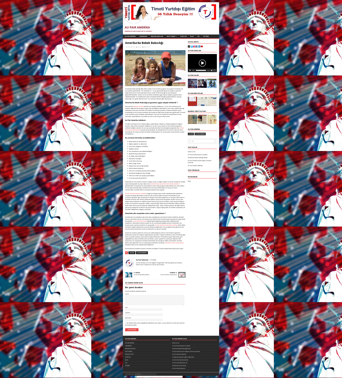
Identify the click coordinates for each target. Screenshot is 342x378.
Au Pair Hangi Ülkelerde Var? (180, 363)
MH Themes (138, 374)
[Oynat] (190, 70)
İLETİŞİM (206, 36)
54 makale (153, 260)
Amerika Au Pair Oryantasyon (174, 243)
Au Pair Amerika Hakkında (195, 165)
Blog (145, 47)
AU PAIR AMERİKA (130, 36)
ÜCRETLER (183, 36)
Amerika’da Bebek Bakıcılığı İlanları (198, 157)
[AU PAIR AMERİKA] (170, 23)
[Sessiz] (212, 70)
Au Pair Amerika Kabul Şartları (180, 360)
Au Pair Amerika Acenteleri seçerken (166, 225)
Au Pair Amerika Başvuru (178, 368)
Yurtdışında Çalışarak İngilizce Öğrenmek (183, 357)
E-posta (127, 312)
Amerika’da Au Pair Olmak (179, 365)
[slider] (201, 70)
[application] (202, 63)
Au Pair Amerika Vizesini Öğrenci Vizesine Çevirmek (186, 351)
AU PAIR (132, 252)
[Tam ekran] (214, 70)
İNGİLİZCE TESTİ (129, 354)
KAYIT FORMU (171, 36)
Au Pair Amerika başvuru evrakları (136, 193)
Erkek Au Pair (191, 152)
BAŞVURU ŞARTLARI (157, 36)
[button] (202, 63)
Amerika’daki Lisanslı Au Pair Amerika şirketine (164, 184)
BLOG (192, 36)
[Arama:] (202, 141)
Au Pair (139, 47)
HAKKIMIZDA (143, 36)
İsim (126, 307)
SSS (198, 36)
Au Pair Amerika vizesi (140, 221)
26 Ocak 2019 (131, 47)
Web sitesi (128, 318)
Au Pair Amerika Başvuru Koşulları (197, 154)
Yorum (127, 294)
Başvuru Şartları (139, 106)
